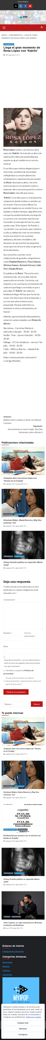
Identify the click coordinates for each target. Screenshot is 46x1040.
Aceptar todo (23, 1023)
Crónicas (7, 916)
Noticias (6, 966)
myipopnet (8, 484)
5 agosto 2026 (18, 526)
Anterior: (22, 420)
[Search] (41, 27)
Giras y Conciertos (10, 829)
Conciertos (7, 975)
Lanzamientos (8, 44)
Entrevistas (7, 962)
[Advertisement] (23, 84)
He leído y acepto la (18, 672)
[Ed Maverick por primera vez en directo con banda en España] (23, 818)
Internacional (8, 472)
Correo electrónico (30, 634)
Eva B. (7, 928)
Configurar (23, 1034)
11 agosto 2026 (19, 484)
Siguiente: (25, 429)
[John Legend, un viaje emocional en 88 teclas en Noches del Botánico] (23, 905)
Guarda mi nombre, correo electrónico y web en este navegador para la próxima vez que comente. (22, 663)
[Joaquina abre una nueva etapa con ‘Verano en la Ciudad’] (23, 461)
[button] (4, 27)
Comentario (9, 599)
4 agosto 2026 (18, 841)
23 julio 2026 (16, 928)
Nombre (7, 633)
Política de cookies (33, 1017)
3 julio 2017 (12, 55)
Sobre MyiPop (23, 2)
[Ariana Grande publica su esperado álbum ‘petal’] (23, 545)
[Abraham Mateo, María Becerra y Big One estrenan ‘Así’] (23, 503)
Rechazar (23, 1029)
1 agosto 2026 (18, 568)
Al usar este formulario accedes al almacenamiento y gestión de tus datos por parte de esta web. (23, 681)
